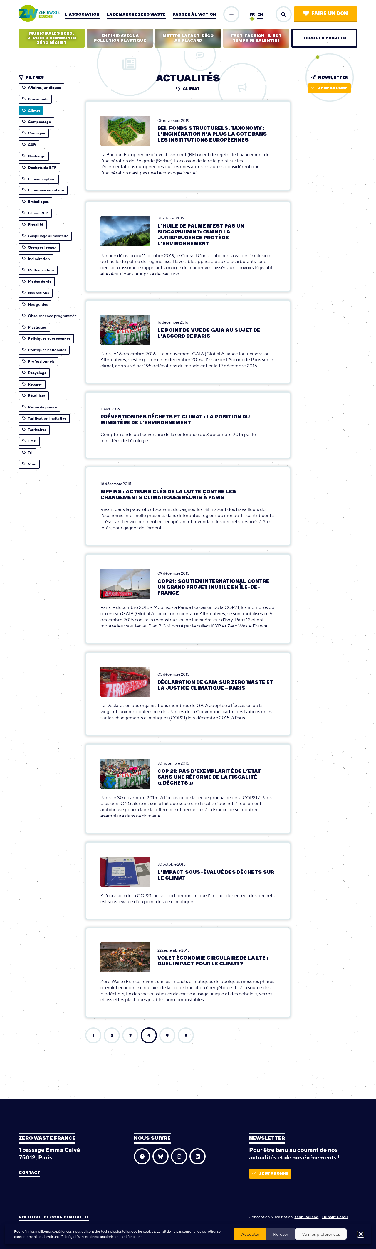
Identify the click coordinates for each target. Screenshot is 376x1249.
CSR (32, 144)
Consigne (36, 133)
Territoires (37, 429)
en (260, 14)
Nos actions (38, 293)
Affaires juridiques (44, 87)
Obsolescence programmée (52, 316)
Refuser (280, 1234)
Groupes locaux (42, 247)
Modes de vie (39, 281)
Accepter (250, 1234)
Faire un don (329, 13)
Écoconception (42, 179)
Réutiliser (36, 395)
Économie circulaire (46, 190)
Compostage (39, 121)
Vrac (32, 464)
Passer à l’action (194, 14)
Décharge (36, 156)
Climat (34, 110)
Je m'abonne (333, 88)
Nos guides (38, 304)
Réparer (35, 384)
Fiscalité (35, 224)
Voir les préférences (321, 1234)
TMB (32, 441)
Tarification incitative (47, 418)
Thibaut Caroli (335, 1217)
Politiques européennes (49, 338)
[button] (361, 1234)
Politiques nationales (47, 350)
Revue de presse (42, 407)
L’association (82, 14)
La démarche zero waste (136, 14)
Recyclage (37, 373)
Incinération (39, 259)
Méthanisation (41, 270)
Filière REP (38, 213)
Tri (30, 452)
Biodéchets (38, 99)
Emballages (38, 201)
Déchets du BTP (42, 167)
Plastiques (37, 327)
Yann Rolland (306, 1217)
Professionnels (41, 361)
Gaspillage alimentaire (48, 236)
